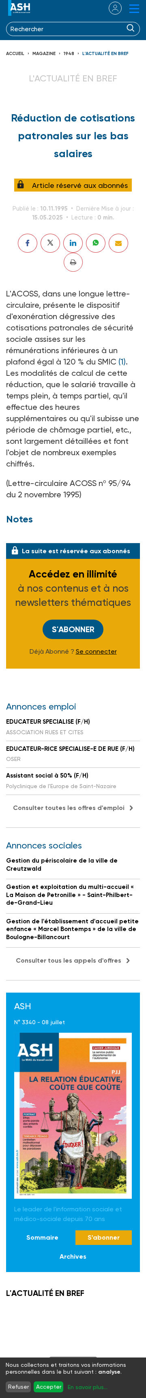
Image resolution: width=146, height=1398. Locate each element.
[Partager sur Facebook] (27, 243)
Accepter (48, 1386)
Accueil (15, 53)
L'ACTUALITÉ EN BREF (105, 53)
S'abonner (73, 629)
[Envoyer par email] (118, 243)
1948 (69, 53)
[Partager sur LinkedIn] (73, 243)
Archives (73, 1256)
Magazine (44, 53)
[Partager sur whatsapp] (95, 243)
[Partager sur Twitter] (50, 243)
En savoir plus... (87, 1387)
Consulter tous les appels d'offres (68, 960)
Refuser (18, 1386)
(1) (122, 362)
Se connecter (96, 651)
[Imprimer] (73, 262)
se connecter (110, 8)
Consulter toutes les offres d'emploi (69, 808)
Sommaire (42, 1237)
